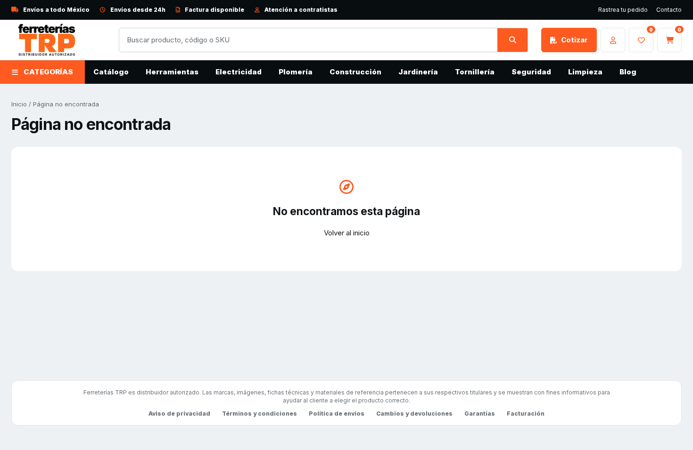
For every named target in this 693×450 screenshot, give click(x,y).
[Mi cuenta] (613, 40)
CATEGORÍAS (48, 71)
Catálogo (111, 71)
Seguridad (531, 71)
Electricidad (238, 71)
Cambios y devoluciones (414, 413)
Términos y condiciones (259, 413)
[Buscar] (512, 40)
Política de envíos (336, 413)
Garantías (479, 413)
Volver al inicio (347, 232)
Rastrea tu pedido (623, 9)
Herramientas (172, 71)
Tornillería (475, 71)
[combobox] (308, 40)
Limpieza (585, 71)
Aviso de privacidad (179, 413)
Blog (627, 71)
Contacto (669, 9)
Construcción (355, 71)
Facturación (525, 413)
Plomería (296, 71)
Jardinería (418, 71)
